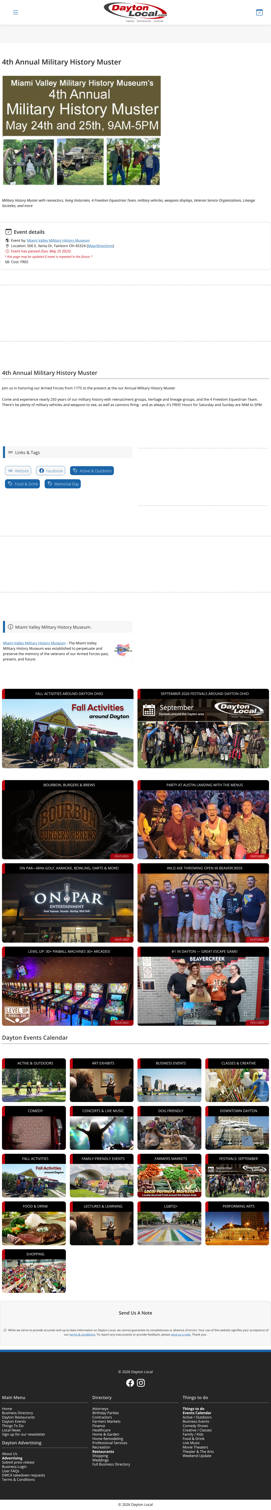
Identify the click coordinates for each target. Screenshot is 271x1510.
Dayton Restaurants (18, 1417)
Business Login (14, 1466)
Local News (11, 1430)
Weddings (100, 1460)
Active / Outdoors (197, 1417)
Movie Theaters (195, 1447)
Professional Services (109, 1443)
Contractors (102, 1417)
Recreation (101, 1447)
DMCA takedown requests (23, 1475)
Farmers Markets (106, 1421)
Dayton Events (14, 1421)
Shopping (100, 1455)
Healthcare (101, 1430)
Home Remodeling (107, 1438)
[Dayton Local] (135, 12)
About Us (9, 1453)
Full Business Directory (111, 1464)
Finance (98, 1425)
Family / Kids (193, 1434)
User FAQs (10, 1471)
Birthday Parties (105, 1413)
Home (7, 1408)
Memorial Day (66, 484)
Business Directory (17, 1413)
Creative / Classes (197, 1430)
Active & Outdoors (95, 470)
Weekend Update (197, 1455)
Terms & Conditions (18, 1479)
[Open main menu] (15, 12)
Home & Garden (105, 1434)
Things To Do (13, 1425)
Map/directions (100, 245)
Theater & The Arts (198, 1451)
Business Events (196, 1421)
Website (21, 470)
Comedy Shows (195, 1425)
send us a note (180, 1335)
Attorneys (100, 1408)
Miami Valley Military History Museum (58, 240)
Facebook (54, 470)
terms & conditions (82, 1335)
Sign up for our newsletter (23, 1434)
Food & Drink (26, 484)
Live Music (191, 1443)
